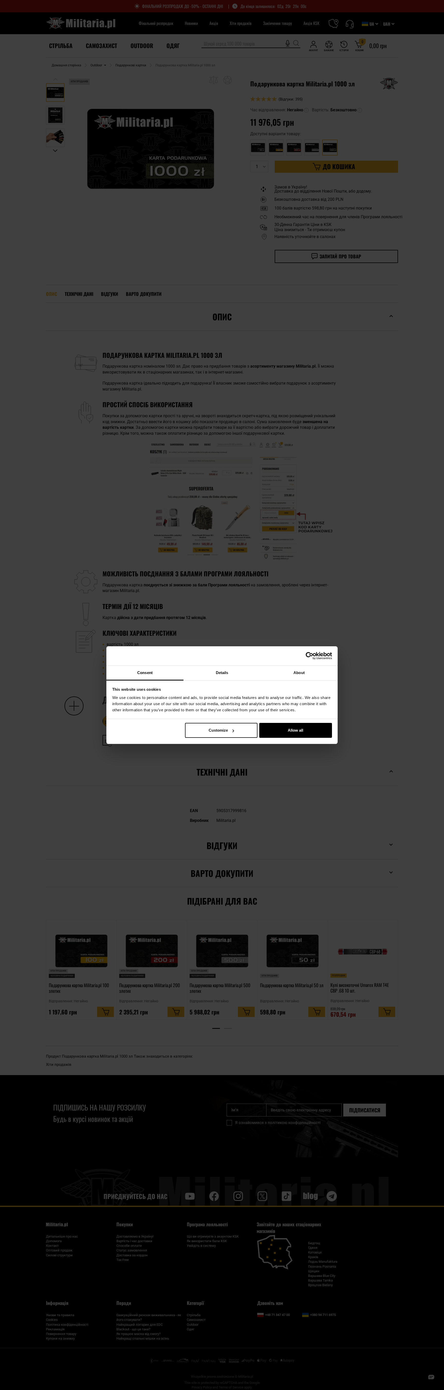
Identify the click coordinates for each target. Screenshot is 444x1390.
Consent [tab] (145, 672)
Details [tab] (222, 672)
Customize (218, 730)
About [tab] (299, 672)
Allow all (295, 730)
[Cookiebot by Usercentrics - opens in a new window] (309, 656)
